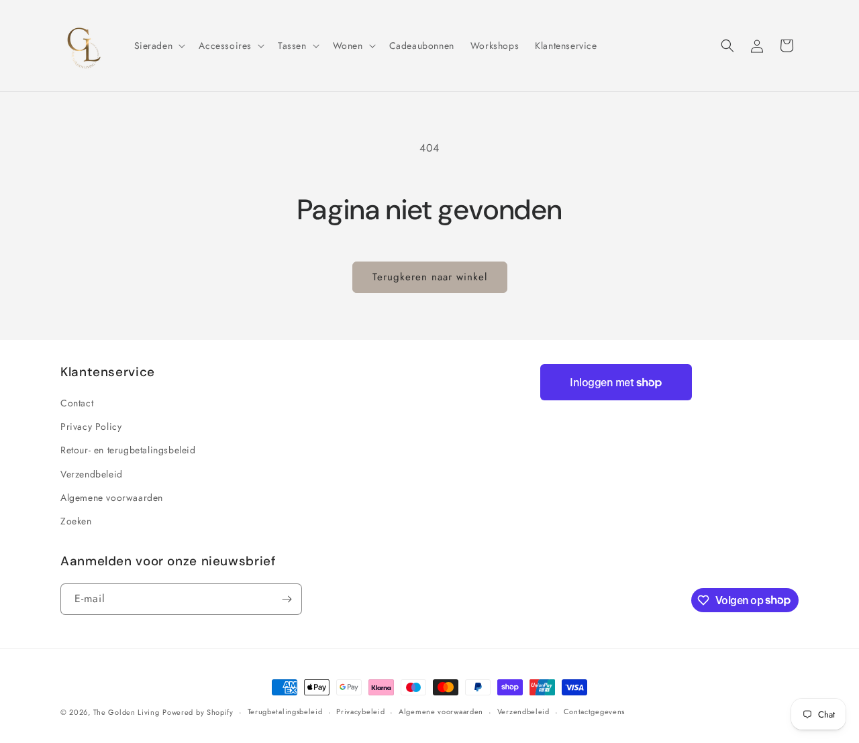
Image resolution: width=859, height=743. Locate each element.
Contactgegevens (594, 711)
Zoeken (76, 521)
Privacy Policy (90, 426)
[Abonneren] (286, 599)
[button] (158, 46)
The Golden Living (126, 712)
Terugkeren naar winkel (429, 277)
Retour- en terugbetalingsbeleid (128, 450)
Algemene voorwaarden (111, 497)
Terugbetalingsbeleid (285, 711)
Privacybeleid (360, 711)
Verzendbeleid (91, 474)
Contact (76, 403)
